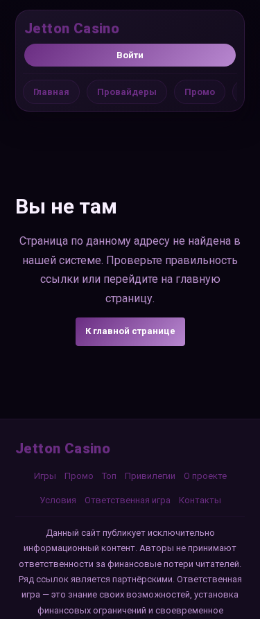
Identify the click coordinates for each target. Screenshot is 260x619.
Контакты (200, 500)
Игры (45, 476)
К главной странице (130, 331)
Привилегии (150, 476)
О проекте (205, 476)
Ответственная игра (128, 500)
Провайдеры (127, 92)
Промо (199, 92)
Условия (58, 500)
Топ (109, 476)
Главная (51, 92)
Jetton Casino (71, 28)
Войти (130, 55)
